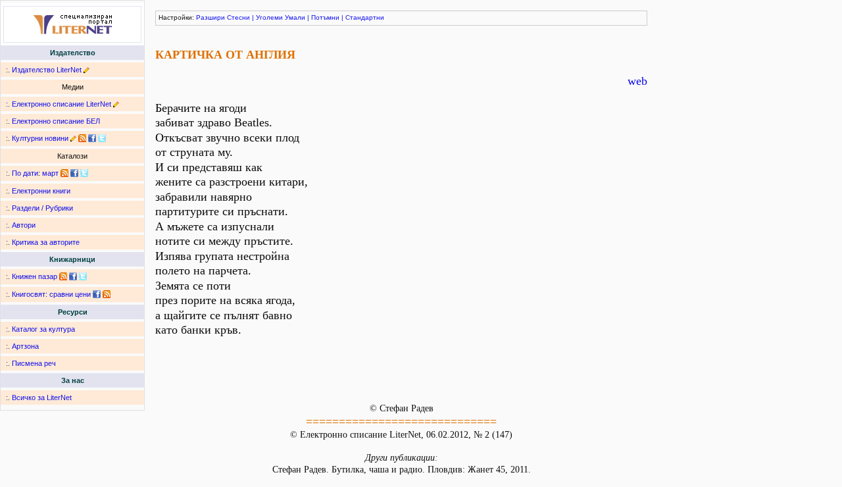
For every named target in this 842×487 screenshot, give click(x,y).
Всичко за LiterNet (42, 397)
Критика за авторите (46, 242)
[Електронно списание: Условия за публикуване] (116, 104)
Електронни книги (41, 191)
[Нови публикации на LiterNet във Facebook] (74, 173)
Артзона (25, 346)
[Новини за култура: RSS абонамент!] (82, 138)
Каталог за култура (43, 329)
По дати (25, 173)
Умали (295, 17)
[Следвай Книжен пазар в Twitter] (83, 276)
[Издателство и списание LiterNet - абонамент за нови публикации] (64, 173)
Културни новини (40, 138)
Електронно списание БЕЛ (56, 121)
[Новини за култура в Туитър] (102, 138)
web (637, 81)
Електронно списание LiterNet (61, 104)
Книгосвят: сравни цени (51, 294)
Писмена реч (34, 363)
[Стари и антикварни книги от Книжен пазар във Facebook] (73, 276)
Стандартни (364, 17)
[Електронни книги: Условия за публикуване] (86, 70)
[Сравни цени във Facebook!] (97, 294)
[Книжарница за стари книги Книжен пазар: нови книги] (63, 276)
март (50, 173)
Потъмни (325, 17)
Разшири (210, 17)
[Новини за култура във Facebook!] (92, 138)
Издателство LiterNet (47, 70)
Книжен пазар (34, 276)
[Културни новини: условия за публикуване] (73, 138)
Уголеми (269, 17)
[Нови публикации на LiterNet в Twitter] (84, 173)
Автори (24, 225)
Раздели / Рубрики (42, 208)
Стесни (238, 17)
